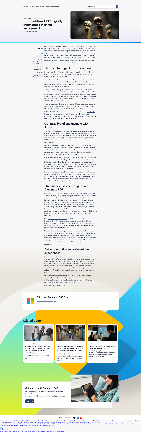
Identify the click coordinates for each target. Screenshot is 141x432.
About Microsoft (7, 425)
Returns (105, 420)
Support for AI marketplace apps (91, 423)
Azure (65, 423)
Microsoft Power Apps (67, 148)
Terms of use (38, 431)
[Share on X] (39, 48)
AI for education (97, 422)
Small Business (61, 423)
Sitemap (13, 431)
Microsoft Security (10, 423)
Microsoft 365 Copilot (52, 423)
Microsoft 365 (24, 423)
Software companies (126, 423)
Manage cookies (31, 431)
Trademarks (43, 431)
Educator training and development (71, 422)
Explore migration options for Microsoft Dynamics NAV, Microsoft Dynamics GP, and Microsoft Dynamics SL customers (70, 348)
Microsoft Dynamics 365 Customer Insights (64, 193)
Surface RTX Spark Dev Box (28, 420)
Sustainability (51, 425)
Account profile (80, 420)
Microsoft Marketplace (117, 423)
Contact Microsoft (20, 431)
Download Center (88, 420)
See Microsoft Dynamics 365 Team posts (46, 301)
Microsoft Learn (80, 423)
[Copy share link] (34, 48)
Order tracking (111, 420)
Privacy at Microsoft (23, 425)
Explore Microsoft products (63, 420)
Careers (1, 425)
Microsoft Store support (98, 420)
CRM (40, 55)
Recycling (55, 431)
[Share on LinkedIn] (42, 48)
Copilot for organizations (40, 420)
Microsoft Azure (49, 60)
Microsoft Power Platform (33, 423)
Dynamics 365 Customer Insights (37, 76)
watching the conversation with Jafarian (62, 282)
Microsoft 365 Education (44, 422)
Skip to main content (4, 0)
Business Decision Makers (37, 62)
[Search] (117, 6)
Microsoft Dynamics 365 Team (31, 31)
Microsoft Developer (72, 423)
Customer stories (37, 69)
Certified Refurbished (119, 420)
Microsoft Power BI (50, 148)
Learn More (30, 401)
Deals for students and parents (86, 422)
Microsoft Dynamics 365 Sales (57, 219)
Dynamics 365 (87, 145)
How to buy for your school (57, 422)
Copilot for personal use (51, 420)
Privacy (26, 431)
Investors (30, 425)
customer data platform (87, 193)
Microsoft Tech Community (105, 423)
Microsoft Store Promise (129, 420)
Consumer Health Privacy (5, 431)
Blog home (25, 6)
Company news (14, 425)
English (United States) (5, 427)
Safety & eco (50, 431)
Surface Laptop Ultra (17, 420)
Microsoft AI (3, 423)
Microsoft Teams (43, 423)
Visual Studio (135, 423)
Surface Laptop (9, 420)
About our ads (60, 431)
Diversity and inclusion (37, 425)
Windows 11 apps (73, 420)
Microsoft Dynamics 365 (66, 60)
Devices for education (20, 422)
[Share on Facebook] (36, 48)
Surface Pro (2, 420)
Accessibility (45, 425)
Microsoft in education (10, 422)
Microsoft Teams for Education (32, 422)
